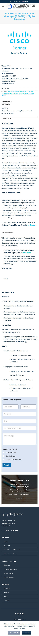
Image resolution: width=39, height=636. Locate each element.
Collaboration (16, 91)
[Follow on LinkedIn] (23, 614)
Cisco (10, 91)
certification (32, 225)
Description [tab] (6, 118)
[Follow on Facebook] (16, 614)
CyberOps (23, 91)
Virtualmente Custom (11, 554)
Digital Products (9, 577)
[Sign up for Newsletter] (10, 1)
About (6, 588)
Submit (6, 465)
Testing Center (8, 573)
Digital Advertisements (14, 459)
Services (6, 592)
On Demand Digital (18, 93)
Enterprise (9, 93)
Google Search (11, 456)
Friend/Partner (11, 452)
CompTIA (7, 546)
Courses (7, 565)
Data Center (30, 91)
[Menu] (3, 6)
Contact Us (17, 1)
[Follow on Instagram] (18, 614)
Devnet (4, 93)
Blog (5, 596)
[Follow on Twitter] (21, 614)
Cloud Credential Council (12, 550)
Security (27, 93)
